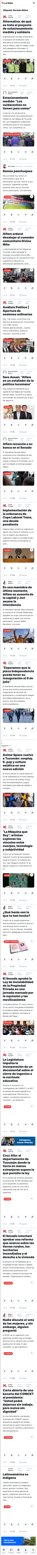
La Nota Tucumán (10, 16)
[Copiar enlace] (32, 78)
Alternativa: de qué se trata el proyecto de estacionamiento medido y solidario (18, 27)
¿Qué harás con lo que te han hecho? (16, 914)
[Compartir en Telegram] (25, 78)
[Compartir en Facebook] (4, 78)
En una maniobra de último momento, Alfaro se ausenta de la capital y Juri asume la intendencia (18, 596)
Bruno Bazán (11, 166)
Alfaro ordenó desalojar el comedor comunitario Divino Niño (18, 239)
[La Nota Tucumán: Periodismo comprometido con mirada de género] (7, 3)
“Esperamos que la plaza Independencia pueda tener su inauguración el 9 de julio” (18, 675)
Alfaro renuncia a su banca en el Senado (17, 445)
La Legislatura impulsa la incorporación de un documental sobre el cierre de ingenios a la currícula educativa (18, 1070)
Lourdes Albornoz (10, 1469)
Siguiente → (5, 746)
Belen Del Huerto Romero (13, 93)
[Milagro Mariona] (5, 582)
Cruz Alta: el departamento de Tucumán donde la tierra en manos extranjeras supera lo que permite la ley (18, 1164)
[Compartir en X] (11, 78)
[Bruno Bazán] (5, 166)
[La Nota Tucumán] (5, 17)
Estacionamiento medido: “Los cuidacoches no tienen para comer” (17, 103)
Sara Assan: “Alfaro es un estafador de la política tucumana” (18, 380)
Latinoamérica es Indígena (15, 1476)
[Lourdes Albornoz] (5, 1469)
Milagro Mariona (10, 582)
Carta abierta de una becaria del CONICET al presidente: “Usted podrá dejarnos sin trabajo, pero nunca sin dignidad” (18, 1400)
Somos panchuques (17, 171)
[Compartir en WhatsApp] (18, 78)
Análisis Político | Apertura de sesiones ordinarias (17, 310)
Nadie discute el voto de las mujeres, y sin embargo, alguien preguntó (18, 1325)
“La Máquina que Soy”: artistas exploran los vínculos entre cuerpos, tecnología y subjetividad (17, 840)
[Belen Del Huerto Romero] (5, 93)
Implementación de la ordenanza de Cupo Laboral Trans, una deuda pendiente (17, 517)
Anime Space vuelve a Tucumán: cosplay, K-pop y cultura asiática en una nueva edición (18, 762)
